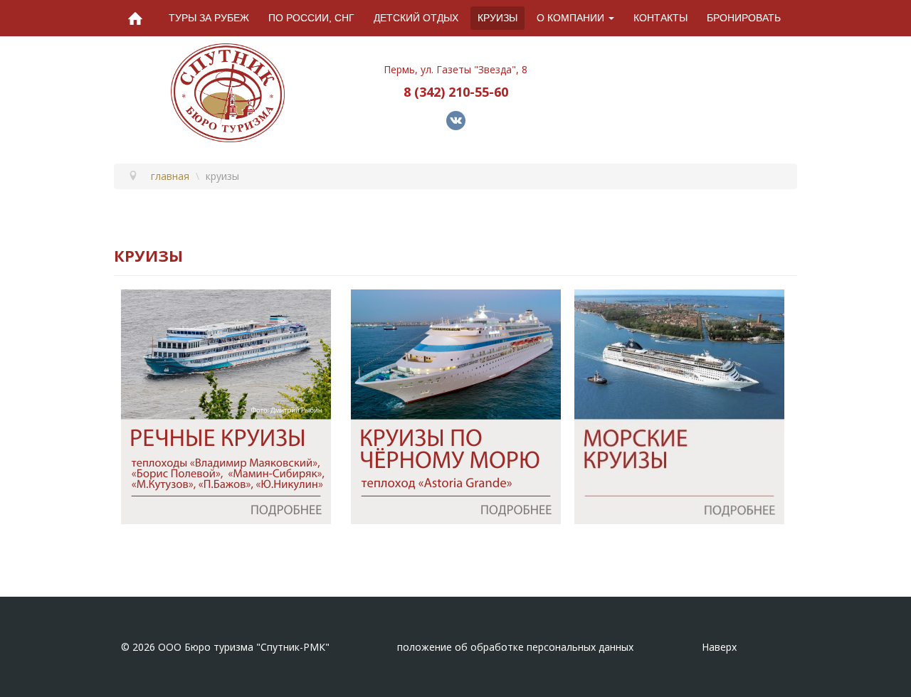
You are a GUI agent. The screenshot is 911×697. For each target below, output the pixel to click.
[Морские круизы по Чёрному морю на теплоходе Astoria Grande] (456, 405)
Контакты (660, 17)
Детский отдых (416, 17)
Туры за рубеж (209, 17)
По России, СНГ (311, 17)
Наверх (719, 647)
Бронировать (744, 17)
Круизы (497, 17)
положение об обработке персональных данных (515, 647)
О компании (570, 17)
